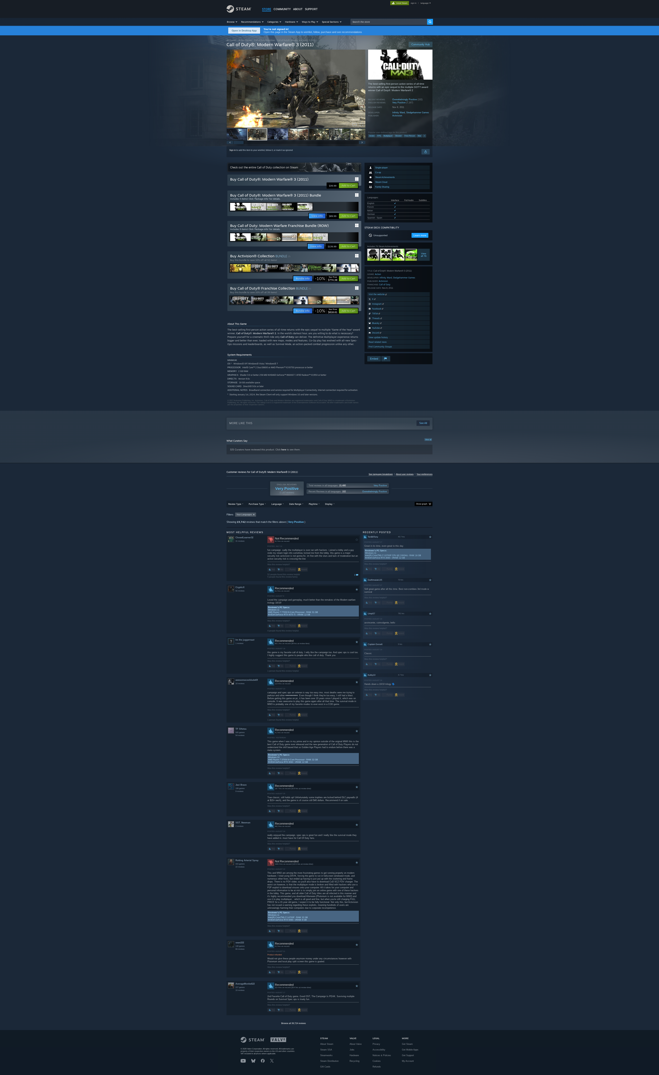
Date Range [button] (295, 504)
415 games (240, 864)
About (298, 9)
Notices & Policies (382, 1055)
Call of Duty (384, 284)
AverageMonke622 (245, 983)
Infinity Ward (398, 112)
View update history (378, 337)
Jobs (352, 1049)
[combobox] (389, 22)
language (424, 3)
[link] (326, 278)
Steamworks (326, 1055)
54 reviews (240, 735)
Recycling (354, 1061)
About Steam (326, 1044)
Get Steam (407, 1044)
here (283, 449)
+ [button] (424, 136)
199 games (240, 788)
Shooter (398, 136)
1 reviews (239, 643)
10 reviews (240, 683)
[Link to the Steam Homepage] (239, 11)
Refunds (377, 1066)
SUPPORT (311, 9)
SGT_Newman (242, 822)
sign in (413, 3)
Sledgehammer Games (417, 112)
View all (428, 440)
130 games (240, 946)
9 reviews (239, 791)
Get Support (408, 1055)
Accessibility (379, 1049)
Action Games (245, 40)
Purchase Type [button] (256, 504)
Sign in (232, 150)
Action (371, 136)
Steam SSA (326, 1049)
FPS (379, 136)
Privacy (376, 1044)
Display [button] (328, 504)
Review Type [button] (234, 504)
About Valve (356, 1044)
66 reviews (240, 949)
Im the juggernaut (244, 640)
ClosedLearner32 (244, 537)
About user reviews (405, 474)
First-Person (409, 136)
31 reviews (240, 541)
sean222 (239, 942)
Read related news (378, 342)
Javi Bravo (241, 785)
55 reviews (240, 591)
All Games (231, 40)
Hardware (354, 1055)
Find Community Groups (380, 346)
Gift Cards (325, 1066)
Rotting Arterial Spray (246, 860)
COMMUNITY (282, 9)
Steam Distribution (329, 1061)
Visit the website (377, 294)
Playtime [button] (313, 504)
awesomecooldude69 (246, 680)
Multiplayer (388, 136)
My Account (408, 1061)
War (419, 136)
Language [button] (276, 504)
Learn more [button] (420, 235)
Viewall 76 (424, 254)
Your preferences (424, 474)
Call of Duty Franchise (264, 40)
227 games (240, 987)
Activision (397, 115)
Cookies (377, 1061)
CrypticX (240, 587)
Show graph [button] (421, 504)
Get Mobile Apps (410, 1049)
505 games (240, 732)
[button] (232, 22)
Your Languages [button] (244, 514)
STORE (266, 9)
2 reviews (239, 826)
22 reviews (240, 867)
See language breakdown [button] (381, 474)
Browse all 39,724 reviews (293, 1023)
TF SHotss (240, 729)
